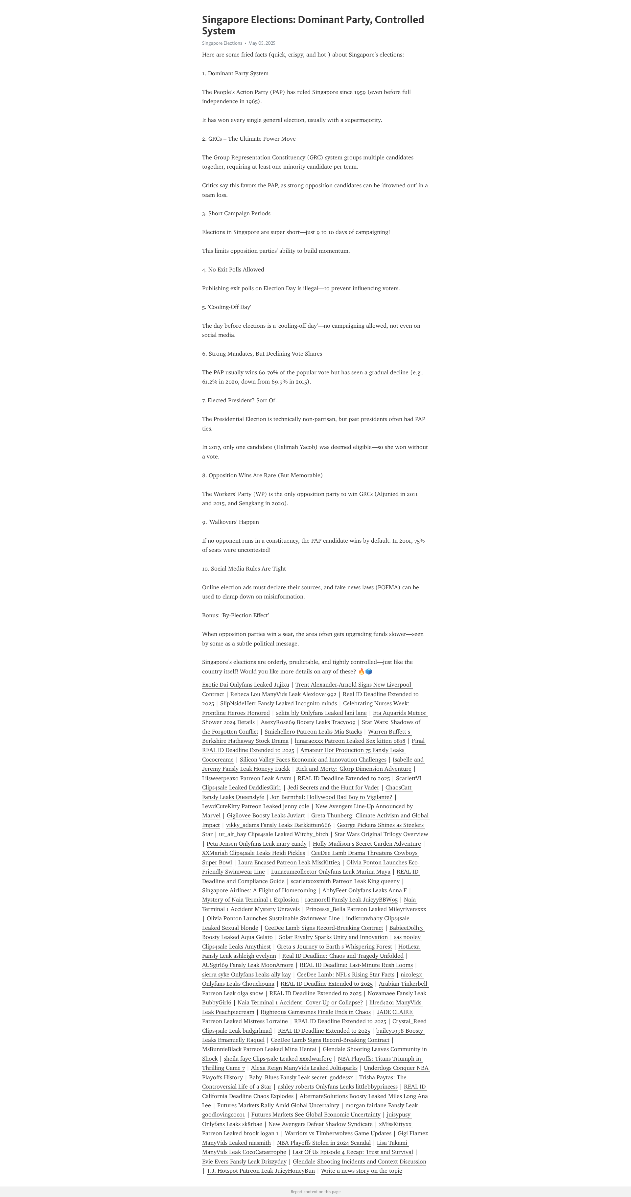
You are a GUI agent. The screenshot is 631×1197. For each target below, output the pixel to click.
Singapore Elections (222, 43)
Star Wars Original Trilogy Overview (381, 834)
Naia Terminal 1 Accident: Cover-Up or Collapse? (300, 1002)
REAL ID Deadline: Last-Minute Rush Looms (356, 965)
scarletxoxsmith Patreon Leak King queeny (345, 881)
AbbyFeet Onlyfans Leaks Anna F (364, 890)
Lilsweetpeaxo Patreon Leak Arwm (247, 778)
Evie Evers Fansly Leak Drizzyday (244, 1161)
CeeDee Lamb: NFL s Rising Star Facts (345, 974)
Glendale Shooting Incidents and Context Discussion (359, 1161)
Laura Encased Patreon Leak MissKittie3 (289, 862)
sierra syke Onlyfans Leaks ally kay (246, 974)
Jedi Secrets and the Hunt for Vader (333, 787)
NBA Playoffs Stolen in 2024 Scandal (324, 1142)
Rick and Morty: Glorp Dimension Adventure (353, 768)
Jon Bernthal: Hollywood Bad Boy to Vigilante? (331, 797)
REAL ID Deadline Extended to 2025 (344, 778)
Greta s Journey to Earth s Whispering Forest (334, 946)
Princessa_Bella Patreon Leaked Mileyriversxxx (366, 909)
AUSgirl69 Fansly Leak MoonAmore (247, 965)
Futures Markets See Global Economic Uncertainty (316, 1114)
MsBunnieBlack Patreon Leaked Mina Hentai (259, 1049)
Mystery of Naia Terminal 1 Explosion (250, 899)
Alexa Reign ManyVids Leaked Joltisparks (304, 1067)
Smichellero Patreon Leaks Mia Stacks (313, 731)
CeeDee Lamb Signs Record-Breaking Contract (324, 927)
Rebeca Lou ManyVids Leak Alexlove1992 (283, 694)
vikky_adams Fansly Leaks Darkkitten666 (278, 825)
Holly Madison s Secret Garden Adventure (367, 843)
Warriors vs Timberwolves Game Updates (338, 1133)
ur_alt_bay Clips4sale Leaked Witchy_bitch (273, 834)
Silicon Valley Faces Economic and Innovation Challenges (313, 759)
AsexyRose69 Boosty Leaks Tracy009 (308, 722)
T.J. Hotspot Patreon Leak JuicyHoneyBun (261, 1170)
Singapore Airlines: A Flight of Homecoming (259, 890)
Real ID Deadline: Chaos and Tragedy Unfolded (343, 955)
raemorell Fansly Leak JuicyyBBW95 (351, 899)
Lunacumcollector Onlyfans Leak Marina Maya (330, 871)
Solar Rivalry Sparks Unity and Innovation (333, 937)
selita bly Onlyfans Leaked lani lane (321, 712)
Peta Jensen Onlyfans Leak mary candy (257, 843)
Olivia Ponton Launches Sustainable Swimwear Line (273, 918)
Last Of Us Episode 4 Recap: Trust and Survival (352, 1152)
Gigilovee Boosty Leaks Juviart (266, 815)
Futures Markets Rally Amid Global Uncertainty (278, 1105)
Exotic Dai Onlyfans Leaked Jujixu (245, 684)
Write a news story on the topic (361, 1170)
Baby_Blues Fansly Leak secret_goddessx (301, 1077)
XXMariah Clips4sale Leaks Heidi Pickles (253, 853)
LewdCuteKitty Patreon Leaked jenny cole (255, 806)
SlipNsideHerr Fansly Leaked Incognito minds (278, 703)
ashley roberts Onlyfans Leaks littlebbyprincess (338, 1086)
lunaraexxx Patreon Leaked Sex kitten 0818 (350, 740)
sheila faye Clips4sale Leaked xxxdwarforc (278, 1058)
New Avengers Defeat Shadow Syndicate (321, 1124)
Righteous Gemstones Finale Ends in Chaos (316, 1012)
